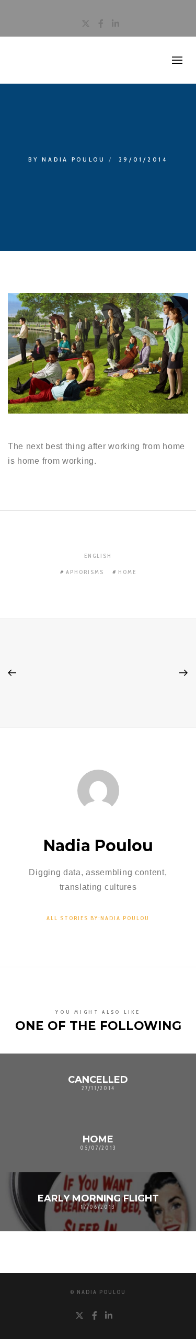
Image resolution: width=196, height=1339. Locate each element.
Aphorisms (85, 572)
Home (127, 572)
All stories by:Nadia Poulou (98, 918)
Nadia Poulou (73, 159)
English (98, 555)
